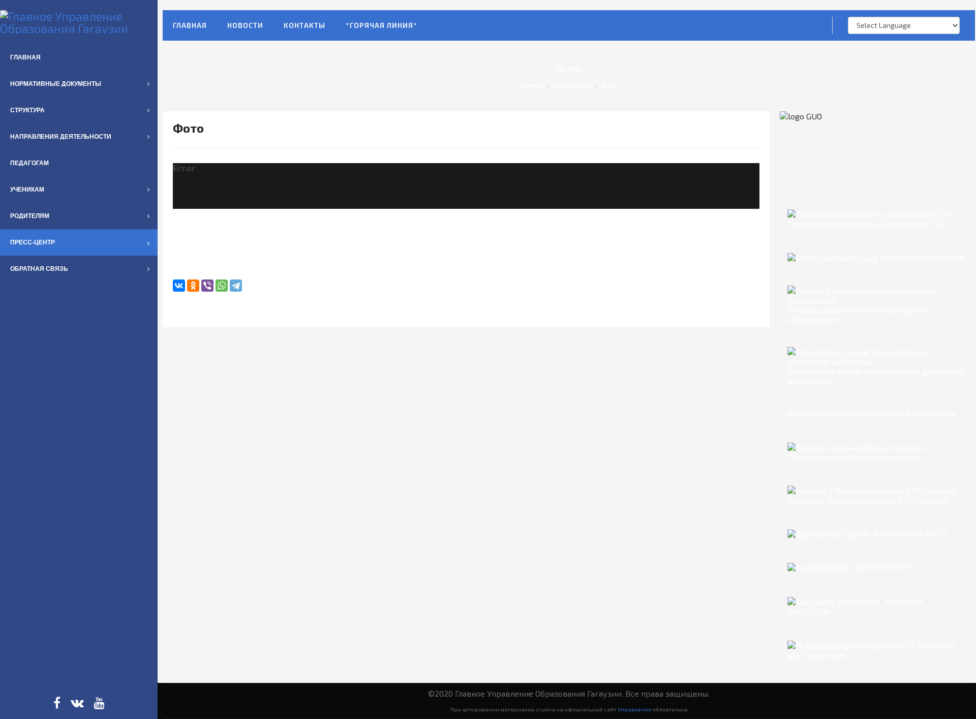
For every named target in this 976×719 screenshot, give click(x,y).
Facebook (57, 702)
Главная (190, 25)
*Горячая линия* (381, 25)
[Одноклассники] (193, 285)
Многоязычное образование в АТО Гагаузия (871, 413)
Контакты (304, 25)
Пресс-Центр (573, 84)
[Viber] (207, 285)
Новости (245, 25)
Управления (634, 709)
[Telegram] (236, 285)
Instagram (77, 702)
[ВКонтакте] (179, 285)
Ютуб (99, 702)
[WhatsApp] (222, 285)
